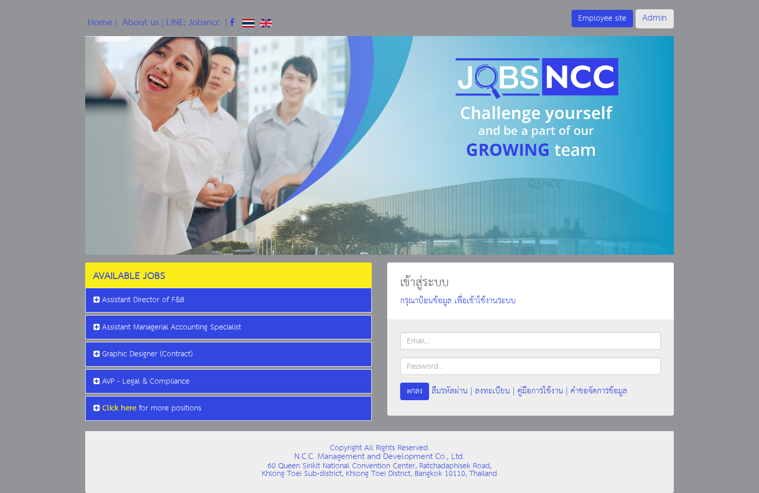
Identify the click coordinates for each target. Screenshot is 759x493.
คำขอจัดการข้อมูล (599, 391)
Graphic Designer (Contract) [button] (147, 354)
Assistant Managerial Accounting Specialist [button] (171, 327)
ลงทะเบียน (492, 391)
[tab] (228, 275)
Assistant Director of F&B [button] (143, 300)
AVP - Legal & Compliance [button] (145, 381)
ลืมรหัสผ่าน (450, 391)
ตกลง (414, 391)
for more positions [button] (151, 408)
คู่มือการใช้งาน (540, 391)
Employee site (602, 18)
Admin (654, 18)
